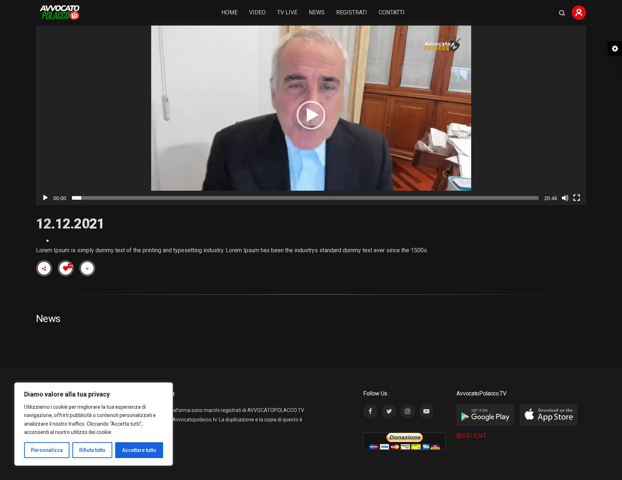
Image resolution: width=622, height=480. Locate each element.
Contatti (392, 12)
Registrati (351, 12)
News (317, 12)
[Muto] (565, 197)
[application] (311, 115)
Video (257, 12)
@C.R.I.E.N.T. (471, 435)
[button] (311, 115)
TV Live (287, 12)
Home (229, 12)
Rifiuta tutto (92, 450)
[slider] (305, 198)
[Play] (45, 197)
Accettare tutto (139, 450)
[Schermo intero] (576, 197)
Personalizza (47, 450)
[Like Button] (65, 268)
